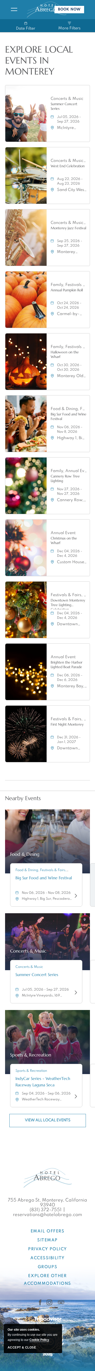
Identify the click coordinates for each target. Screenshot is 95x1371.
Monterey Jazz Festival (68, 228)
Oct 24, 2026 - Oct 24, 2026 (69, 305)
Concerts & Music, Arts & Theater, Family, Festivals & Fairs (69, 161)
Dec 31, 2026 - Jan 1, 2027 (69, 740)
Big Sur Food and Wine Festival (68, 416)
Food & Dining (25, 854)
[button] (47, 1120)
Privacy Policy (47, 1249)
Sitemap (47, 1240)
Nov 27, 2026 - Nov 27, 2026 (69, 492)
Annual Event (63, 533)
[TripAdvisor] (61, 1302)
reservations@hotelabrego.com (47, 1214)
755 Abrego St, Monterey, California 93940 (47, 1202)
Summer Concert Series (64, 106)
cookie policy (39, 1340)
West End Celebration (68, 166)
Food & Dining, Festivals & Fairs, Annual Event (69, 409)
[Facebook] (40, 1302)
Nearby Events (23, 798)
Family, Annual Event (69, 471)
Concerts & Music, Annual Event (69, 223)
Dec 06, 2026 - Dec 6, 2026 (69, 678)
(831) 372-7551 (46, 1210)
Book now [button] (71, 10)
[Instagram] (50, 1302)
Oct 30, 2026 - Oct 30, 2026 (69, 367)
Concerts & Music (67, 99)
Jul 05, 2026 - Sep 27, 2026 (69, 119)
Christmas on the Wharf (64, 540)
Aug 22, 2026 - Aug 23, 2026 (70, 181)
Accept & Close (22, 1347)
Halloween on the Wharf (65, 354)
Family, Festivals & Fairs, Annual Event (69, 285)
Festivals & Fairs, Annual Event (69, 595)
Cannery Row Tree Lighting (65, 478)
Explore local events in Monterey (39, 60)
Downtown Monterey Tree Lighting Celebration (68, 603)
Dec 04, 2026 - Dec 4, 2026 (69, 554)
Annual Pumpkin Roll (67, 290)
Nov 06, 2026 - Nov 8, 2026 (69, 430)
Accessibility (47, 1258)
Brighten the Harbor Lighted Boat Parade (66, 664)
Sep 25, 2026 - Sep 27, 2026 (69, 243)
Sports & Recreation (30, 1055)
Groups (47, 1267)
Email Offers (47, 1231)
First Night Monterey (67, 724)
